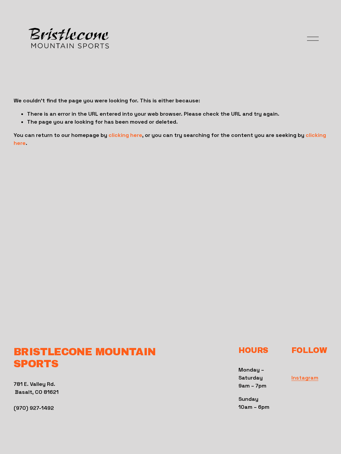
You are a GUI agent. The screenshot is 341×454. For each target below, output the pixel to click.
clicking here (125, 135)
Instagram (304, 377)
